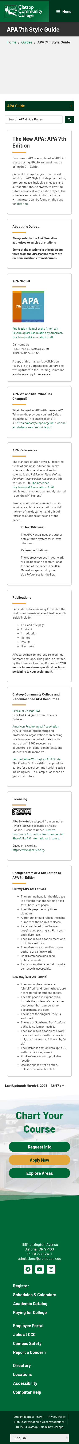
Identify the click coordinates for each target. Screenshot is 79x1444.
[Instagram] (51, 1269)
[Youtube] (39, 1269)
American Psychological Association (35, 726)
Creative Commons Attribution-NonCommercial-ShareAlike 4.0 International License (38, 834)
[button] (64, 11)
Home (11, 42)
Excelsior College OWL (26, 710)
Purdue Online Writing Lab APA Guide (36, 759)
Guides (26, 42)
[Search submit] (69, 119)
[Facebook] (28, 1269)
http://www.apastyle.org (28, 850)
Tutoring (22, 203)
